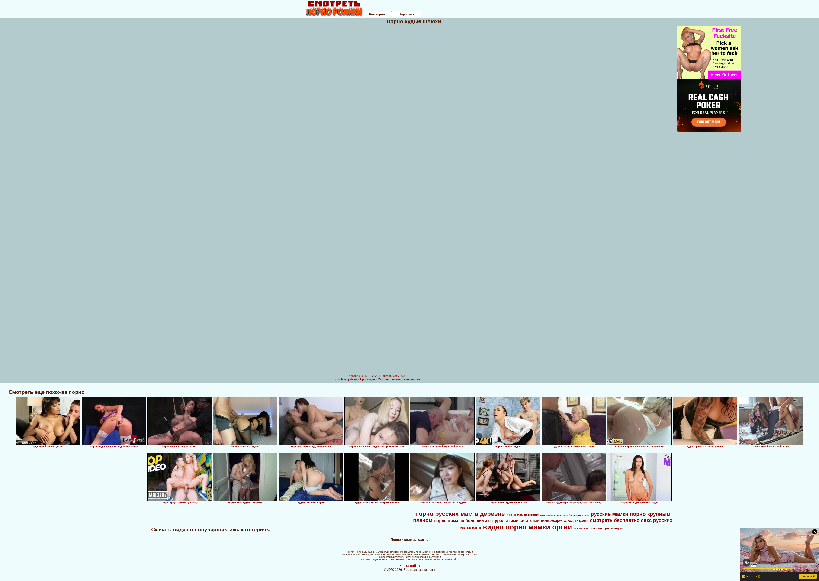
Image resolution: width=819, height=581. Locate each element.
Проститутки (368, 379)
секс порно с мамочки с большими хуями (564, 515)
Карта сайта (409, 566)
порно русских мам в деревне (460, 513)
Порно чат (406, 14)
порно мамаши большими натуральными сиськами (486, 520)
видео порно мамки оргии (527, 527)
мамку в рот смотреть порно (599, 528)
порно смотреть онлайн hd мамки (564, 521)
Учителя (383, 379)
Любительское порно (405, 379)
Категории (377, 14)
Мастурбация (350, 379)
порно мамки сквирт (523, 514)
